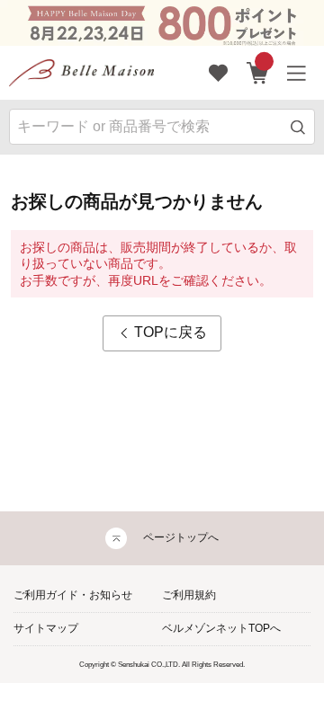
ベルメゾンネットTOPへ (221, 628)
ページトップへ (181, 537)
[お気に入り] (219, 73)
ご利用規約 (189, 595)
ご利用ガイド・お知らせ (73, 595)
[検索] (298, 127)
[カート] (258, 73)
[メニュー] (297, 73)
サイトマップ (46, 628)
